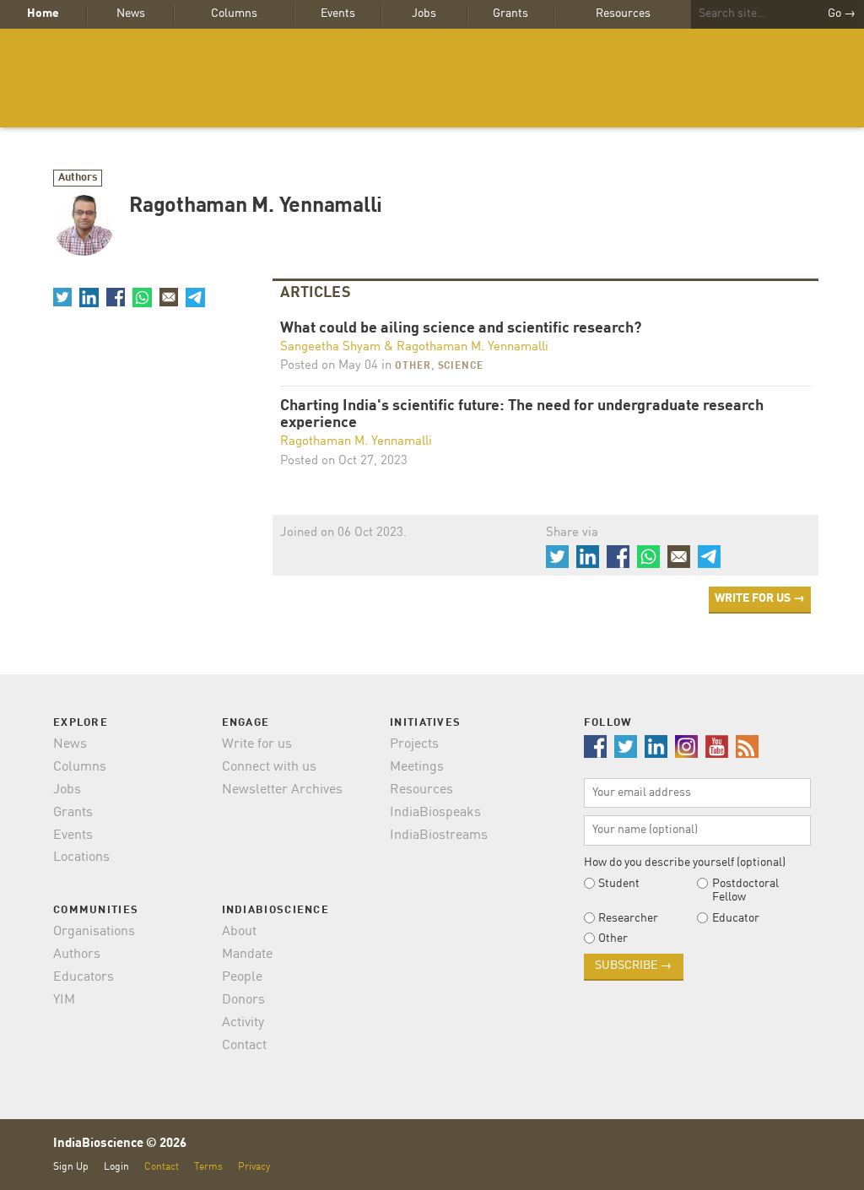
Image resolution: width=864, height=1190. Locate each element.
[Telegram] (195, 297)
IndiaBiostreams (439, 835)
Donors (243, 1000)
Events (338, 13)
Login (116, 1166)
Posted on (329, 366)
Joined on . (343, 533)
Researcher (628, 918)
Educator (735, 918)
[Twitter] (62, 297)
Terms (208, 1166)
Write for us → (760, 598)
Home (43, 13)
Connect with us (269, 767)
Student (619, 884)
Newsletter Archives (282, 790)
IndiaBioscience (432, 78)
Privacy (254, 1166)
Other (412, 366)
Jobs (424, 13)
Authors (78, 177)
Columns (234, 13)
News (130, 13)
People (242, 977)
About (239, 931)
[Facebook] (115, 297)
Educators (83, 977)
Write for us (257, 744)
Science (460, 366)
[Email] (168, 297)
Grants (510, 13)
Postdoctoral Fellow (745, 890)
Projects (414, 744)
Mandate (247, 954)
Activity (243, 1023)
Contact (244, 1045)
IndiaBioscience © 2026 (119, 1144)
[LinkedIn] (88, 297)
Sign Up (71, 1166)
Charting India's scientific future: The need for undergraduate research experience (522, 414)
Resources (623, 13)
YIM (64, 1000)
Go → (842, 13)
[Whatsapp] (141, 297)
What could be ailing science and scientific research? (460, 329)
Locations (81, 857)
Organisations (94, 931)
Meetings (417, 767)
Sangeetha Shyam (330, 347)
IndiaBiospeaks (435, 812)
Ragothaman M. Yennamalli (472, 347)
